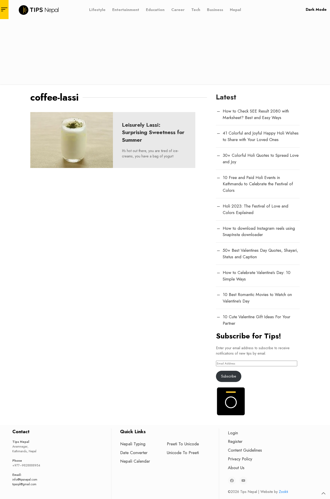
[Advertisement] (165, 52)
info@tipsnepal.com (24, 479)
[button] (323, 493)
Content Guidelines (245, 450)
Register (235, 441)
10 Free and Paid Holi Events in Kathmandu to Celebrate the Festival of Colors (258, 184)
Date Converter (133, 452)
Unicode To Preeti (183, 452)
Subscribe (228, 376)
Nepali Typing (132, 444)
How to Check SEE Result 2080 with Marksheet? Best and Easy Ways (256, 114)
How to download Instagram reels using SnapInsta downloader (259, 231)
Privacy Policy (240, 459)
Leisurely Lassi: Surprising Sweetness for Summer (153, 132)
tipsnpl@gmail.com (24, 484)
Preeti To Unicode (183, 444)
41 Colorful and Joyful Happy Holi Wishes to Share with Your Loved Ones (261, 136)
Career (178, 9)
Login (233, 433)
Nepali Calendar (135, 461)
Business (215, 9)
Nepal (235, 9)
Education (155, 9)
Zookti (283, 491)
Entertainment (125, 9)
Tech (195, 9)
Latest (226, 97)
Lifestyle (97, 9)
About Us (236, 467)
